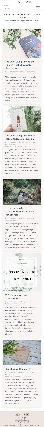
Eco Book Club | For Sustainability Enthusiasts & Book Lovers (20, 211)
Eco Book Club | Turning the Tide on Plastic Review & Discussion (19, 65)
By (30, 72)
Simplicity (13, 144)
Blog (6, 72)
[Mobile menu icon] (38, 7)
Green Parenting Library (28, 142)
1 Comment (27, 376)
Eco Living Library (14, 72)
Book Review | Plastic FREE (19, 368)
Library (22, 72)
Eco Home (12, 372)
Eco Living (19, 372)
